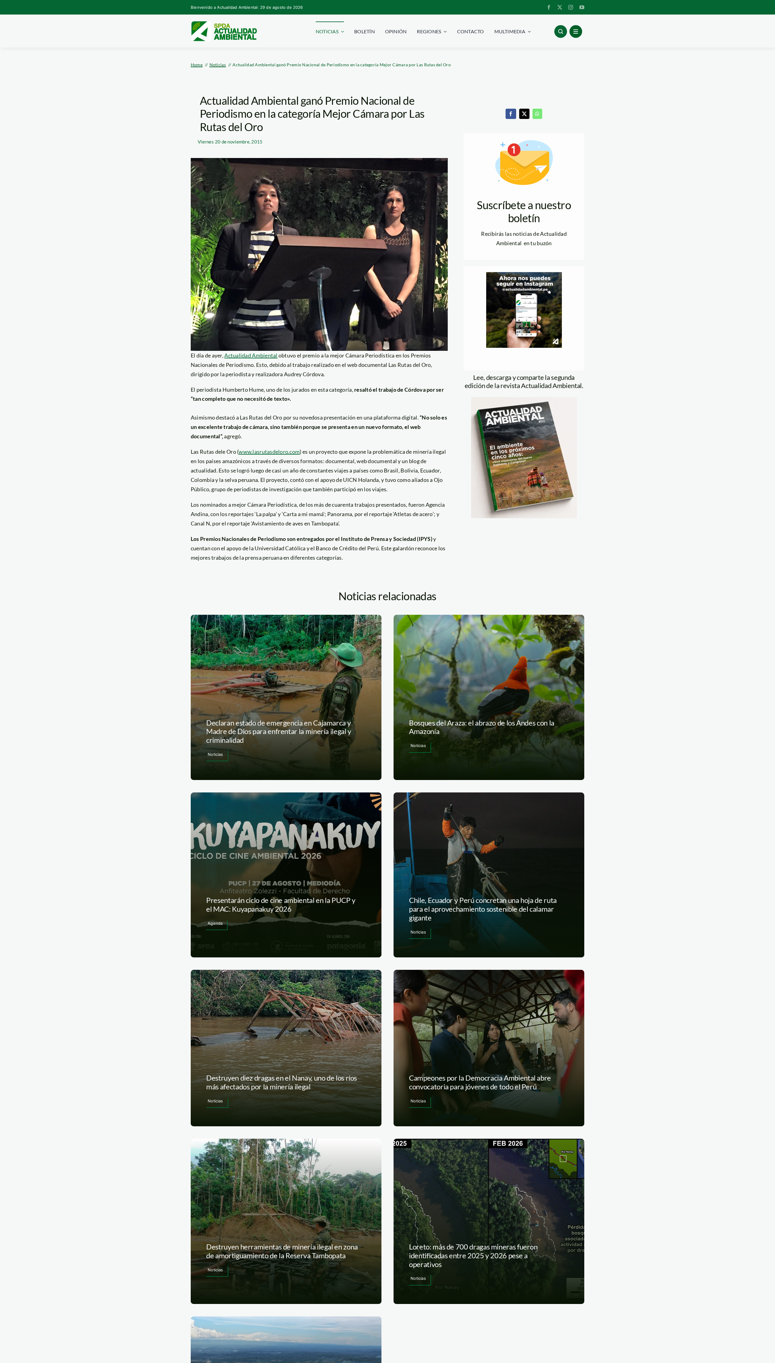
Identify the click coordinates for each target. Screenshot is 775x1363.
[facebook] (548, 7)
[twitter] (559, 7)
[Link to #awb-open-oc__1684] (575, 31)
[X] (524, 113)
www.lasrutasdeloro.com (269, 451)
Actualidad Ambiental (250, 355)
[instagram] (570, 7)
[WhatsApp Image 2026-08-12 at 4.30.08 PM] (524, 400)
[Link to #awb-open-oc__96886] (560, 31)
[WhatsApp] (537, 113)
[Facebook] (510, 113)
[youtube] (581, 7)
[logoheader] (224, 23)
